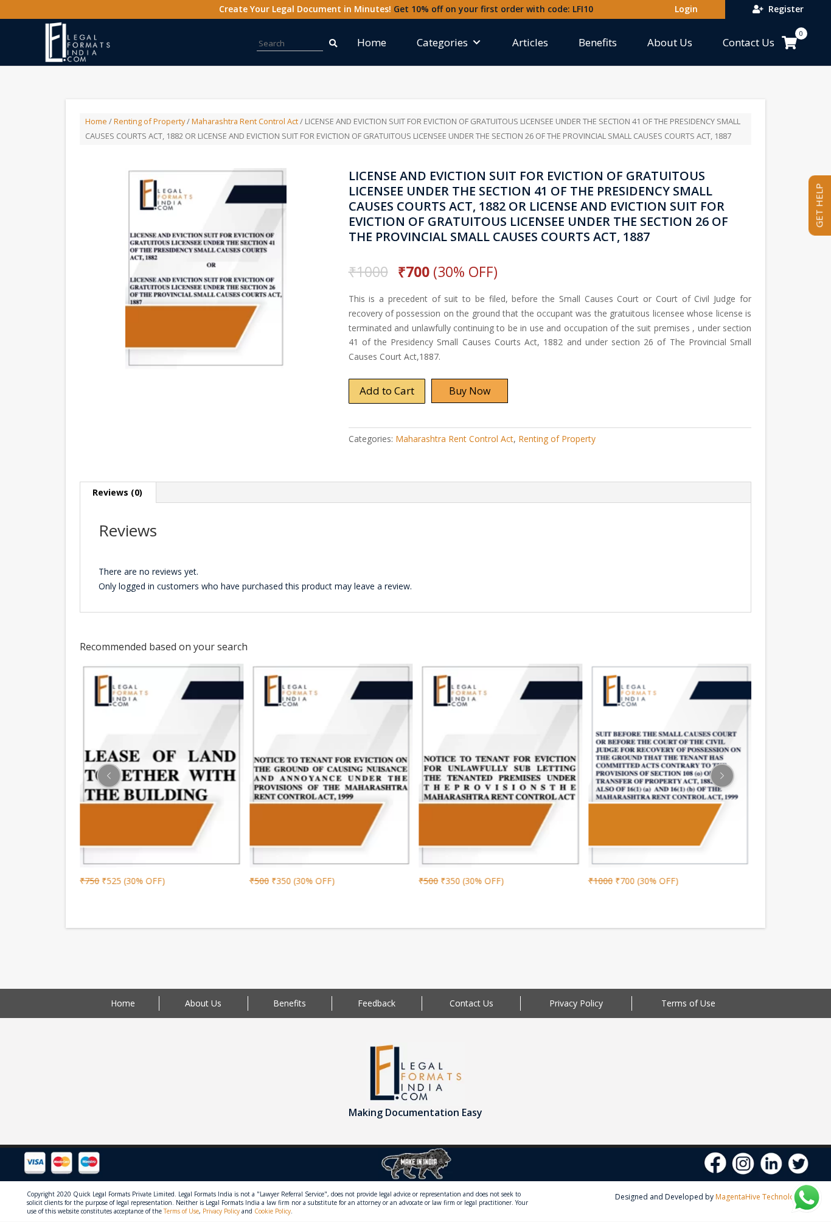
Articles (530, 42)
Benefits (598, 42)
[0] (789, 42)
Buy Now (469, 391)
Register (783, 9)
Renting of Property (149, 121)
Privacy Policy (576, 1003)
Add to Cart (387, 391)
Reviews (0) (117, 492)
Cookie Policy (272, 1211)
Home (371, 42)
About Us (669, 42)
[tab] (117, 492)
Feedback (376, 1003)
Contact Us (748, 42)
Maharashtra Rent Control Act (245, 121)
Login (684, 9)
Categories (442, 42)
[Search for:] (326, 42)
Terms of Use (688, 1003)
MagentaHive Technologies (761, 1197)
